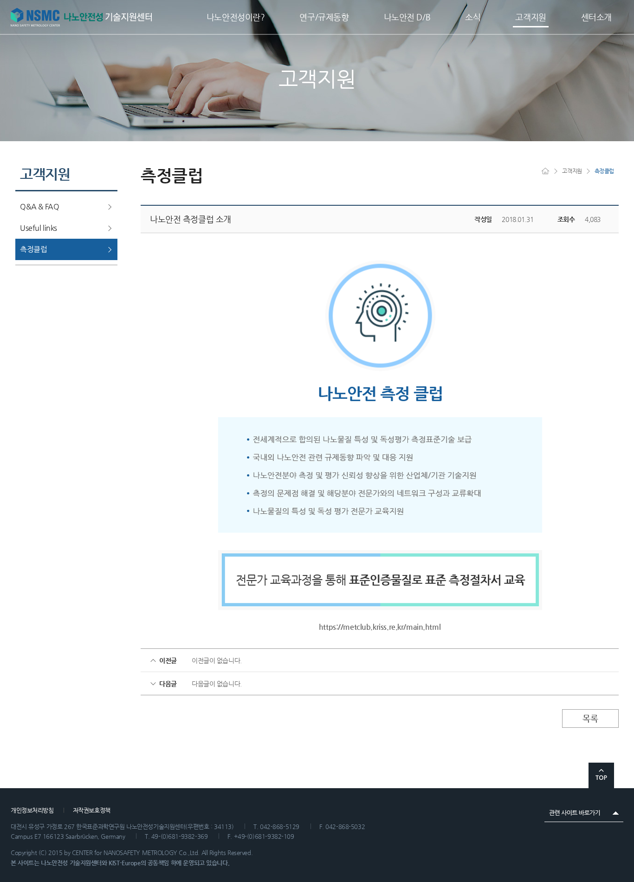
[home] (549, 170)
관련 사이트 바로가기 (583, 813)
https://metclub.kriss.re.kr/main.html (379, 626)
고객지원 (572, 171)
